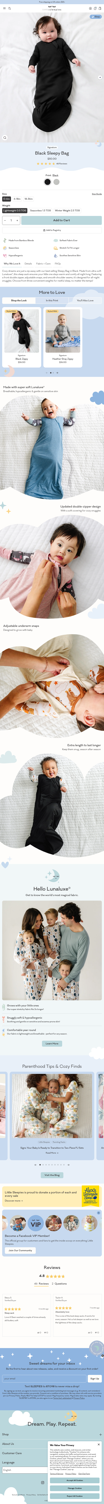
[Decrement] (5, 220)
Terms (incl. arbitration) (62, 1398)
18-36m (29, 199)
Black (55, 175)
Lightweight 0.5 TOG (14, 210)
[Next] (98, 1315)
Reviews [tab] (41, 1284)
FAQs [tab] (58, 263)
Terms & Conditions (18, 1495)
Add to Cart (61, 220)
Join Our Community (20, 1250)
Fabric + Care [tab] (43, 263)
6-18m (17, 199)
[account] (90, 8)
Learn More (52, 1043)
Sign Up (94, 1378)
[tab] (18, 301)
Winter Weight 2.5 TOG (67, 210)
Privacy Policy (79, 1398)
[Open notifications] (95, 8)
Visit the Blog (52, 1175)
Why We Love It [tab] (12, 263)
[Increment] (17, 220)
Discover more (12, 1200)
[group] (5, 137)
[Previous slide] (35, 1165)
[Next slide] (100, 77)
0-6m (6, 199)
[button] (52, 163)
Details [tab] (28, 263)
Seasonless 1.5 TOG (40, 210)
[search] (9, 8)
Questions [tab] (59, 1284)
